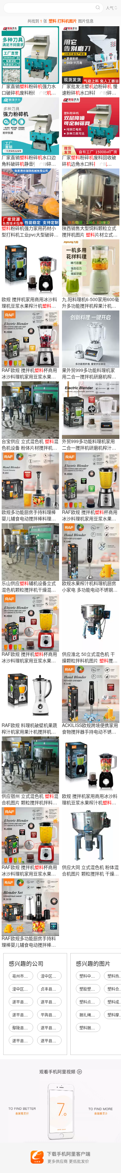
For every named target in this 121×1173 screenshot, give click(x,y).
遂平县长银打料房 (56, 1002)
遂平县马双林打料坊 (58, 1040)
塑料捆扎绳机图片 (94, 1027)
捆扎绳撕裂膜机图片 (96, 1014)
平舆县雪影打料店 (56, 1014)
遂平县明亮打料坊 (27, 1002)
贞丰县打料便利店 (56, 989)
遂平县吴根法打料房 (29, 1014)
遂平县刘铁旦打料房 (58, 1027)
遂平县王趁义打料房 (29, 1040)
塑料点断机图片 (92, 1002)
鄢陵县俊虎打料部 (27, 1027)
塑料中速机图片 (92, 976)
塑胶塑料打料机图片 (96, 989)
